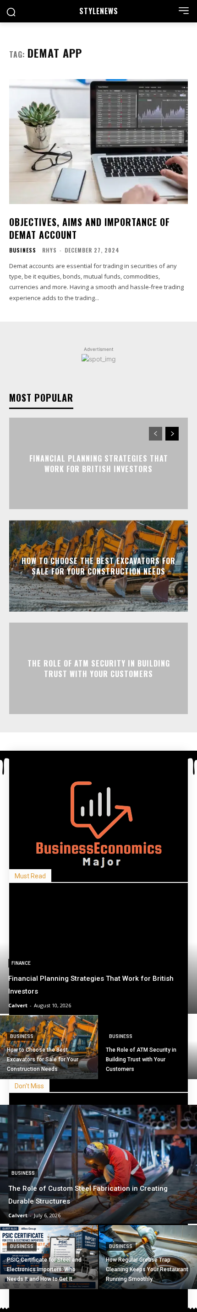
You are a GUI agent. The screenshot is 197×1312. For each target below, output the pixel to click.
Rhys (49, 250)
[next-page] (172, 434)
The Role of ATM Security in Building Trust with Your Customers (98, 668)
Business (22, 250)
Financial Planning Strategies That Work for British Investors (98, 463)
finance (21, 963)
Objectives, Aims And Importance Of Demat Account (89, 228)
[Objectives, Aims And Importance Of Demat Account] (98, 141)
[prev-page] (155, 434)
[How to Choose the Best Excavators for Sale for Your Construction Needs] (49, 1047)
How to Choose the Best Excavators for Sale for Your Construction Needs (98, 565)
